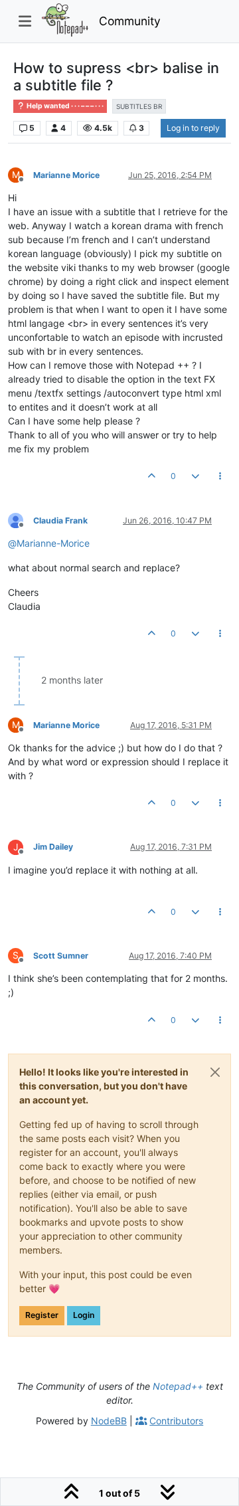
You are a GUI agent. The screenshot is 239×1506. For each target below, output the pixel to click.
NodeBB (109, 1420)
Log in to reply (193, 128)
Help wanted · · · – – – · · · (64, 106)
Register (41, 1315)
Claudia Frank (60, 520)
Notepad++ (178, 1386)
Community (130, 21)
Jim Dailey (53, 847)
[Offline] (20, 519)
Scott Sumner (60, 956)
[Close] (215, 1072)
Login (83, 1315)
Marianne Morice (66, 175)
